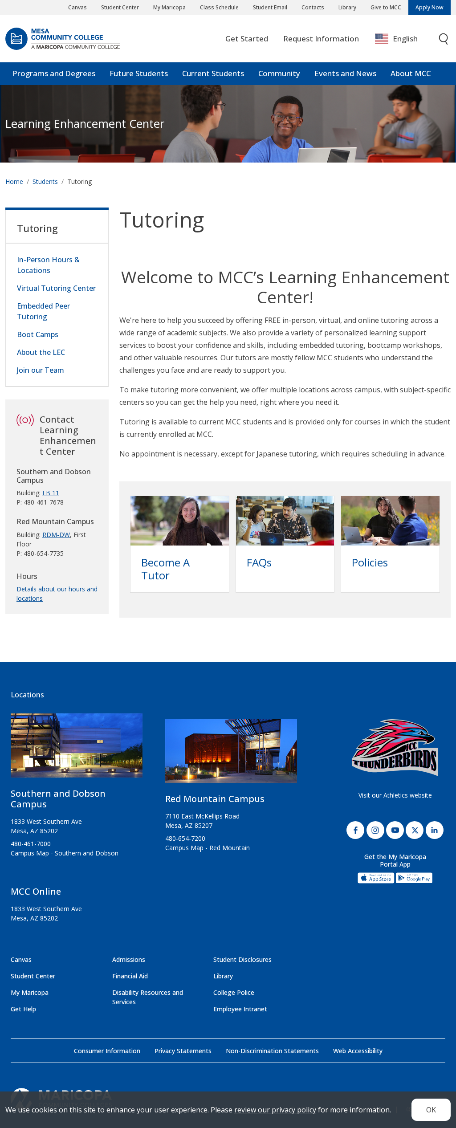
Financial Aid (130, 976)
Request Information (321, 38)
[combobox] (402, 39)
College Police (233, 992)
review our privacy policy (275, 1110)
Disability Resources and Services (147, 997)
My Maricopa (169, 7)
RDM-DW (56, 534)
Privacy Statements (183, 1051)
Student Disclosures (242, 959)
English (405, 38)
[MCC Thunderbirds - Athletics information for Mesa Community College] (395, 748)
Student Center (120, 7)
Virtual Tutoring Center (56, 288)
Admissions (128, 959)
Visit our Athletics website (395, 795)
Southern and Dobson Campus (58, 798)
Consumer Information (107, 1051)
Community (279, 73)
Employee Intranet (240, 1009)
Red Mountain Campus (215, 799)
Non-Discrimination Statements (272, 1051)
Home (14, 181)
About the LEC (41, 352)
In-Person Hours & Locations (48, 265)
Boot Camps (37, 334)
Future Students (139, 73)
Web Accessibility (358, 1051)
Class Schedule (219, 7)
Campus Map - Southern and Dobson (64, 853)
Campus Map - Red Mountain (207, 847)
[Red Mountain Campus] (231, 754)
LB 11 (50, 493)
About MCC (411, 73)
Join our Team (40, 370)
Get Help (23, 1009)
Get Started (246, 38)
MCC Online (36, 891)
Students (45, 181)
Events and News (345, 73)
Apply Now (429, 7)
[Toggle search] (444, 39)
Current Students (213, 73)
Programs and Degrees (53, 73)
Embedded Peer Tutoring (43, 311)
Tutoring (37, 228)
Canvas (77, 7)
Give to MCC (385, 7)
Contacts (312, 7)
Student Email (270, 7)
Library (347, 7)
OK (431, 1110)
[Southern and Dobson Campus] (76, 749)
